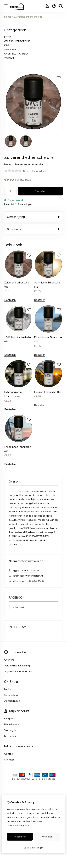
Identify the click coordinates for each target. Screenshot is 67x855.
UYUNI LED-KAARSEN (16, 53)
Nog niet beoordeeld (35, 171)
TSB (32, 778)
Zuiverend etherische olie (28, 16)
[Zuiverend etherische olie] (33, 130)
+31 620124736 (30, 570)
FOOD (7, 37)
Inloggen (9, 718)
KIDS (6, 45)
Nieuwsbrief (11, 736)
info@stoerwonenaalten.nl (28, 575)
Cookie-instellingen (45, 778)
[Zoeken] (61, 6)
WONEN (9, 57)
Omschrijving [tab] (16, 216)
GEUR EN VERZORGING (17, 41)
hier (27, 825)
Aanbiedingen (12, 700)
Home (7, 16)
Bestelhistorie (11, 724)
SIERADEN (10, 49)
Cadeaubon (11, 695)
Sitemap (9, 759)
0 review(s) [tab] (14, 229)
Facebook (18, 607)
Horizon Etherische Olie (48, 392)
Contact (8, 753)
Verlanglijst (10, 730)
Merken (8, 689)
